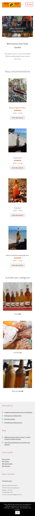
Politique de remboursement (13, 422)
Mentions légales (9, 419)
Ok (17, 512)
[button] (4, 26)
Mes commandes (7, 464)
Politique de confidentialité (12, 416)
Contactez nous (7, 481)
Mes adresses (6, 466)
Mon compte (6, 459)
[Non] (33, 509)
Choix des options (17, 118)
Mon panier (5, 461)
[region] (17, 27)
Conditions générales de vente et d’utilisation (18, 412)
